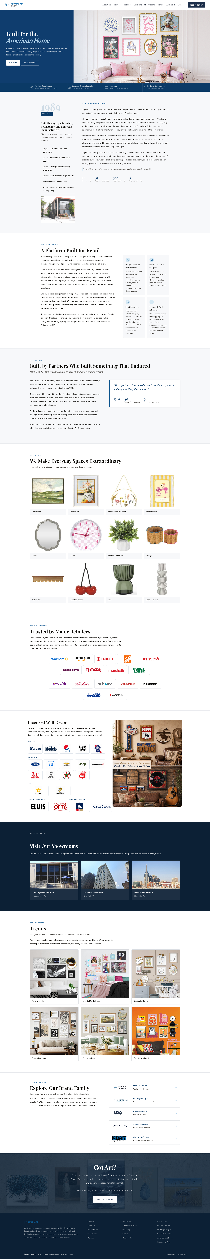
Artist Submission (105, 1199)
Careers (91, 1238)
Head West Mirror (164, 1234)
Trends (160, 5)
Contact (181, 5)
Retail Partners (30, 63)
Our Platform (93, 1230)
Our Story (13, 63)
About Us (106, 5)
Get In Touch (196, 4)
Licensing (138, 5)
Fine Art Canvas (163, 1226)
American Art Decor (165, 1238)
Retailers (127, 5)
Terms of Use (182, 1254)
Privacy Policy (170, 1254)
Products (117, 5)
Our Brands (171, 5)
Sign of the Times (164, 1242)
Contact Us (127, 1238)
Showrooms (149, 5)
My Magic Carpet (164, 1230)
